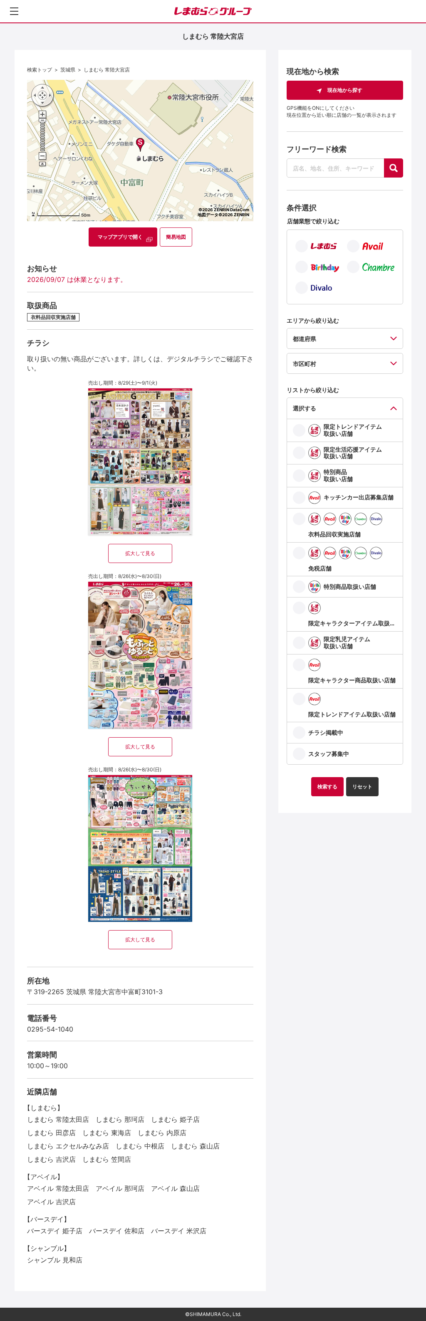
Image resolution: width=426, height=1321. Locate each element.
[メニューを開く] (14, 11)
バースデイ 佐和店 (116, 1231)
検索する (327, 786)
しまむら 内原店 (162, 1132)
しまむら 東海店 (106, 1132)
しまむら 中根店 (140, 1146)
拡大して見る (140, 553)
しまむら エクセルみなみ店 (68, 1146)
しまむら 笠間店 (106, 1159)
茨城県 (67, 70)
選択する (304, 408)
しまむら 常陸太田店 (58, 1119)
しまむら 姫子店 (175, 1119)
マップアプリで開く (120, 237)
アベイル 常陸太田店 (58, 1188)
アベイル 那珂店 (120, 1188)
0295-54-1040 (50, 1029)
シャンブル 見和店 (54, 1260)
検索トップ (39, 70)
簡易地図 (176, 237)
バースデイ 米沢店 (178, 1231)
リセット (362, 786)
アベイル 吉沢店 (51, 1202)
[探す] (393, 168)
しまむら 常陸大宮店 (107, 70)
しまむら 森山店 (195, 1146)
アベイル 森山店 (175, 1188)
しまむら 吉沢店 (51, 1159)
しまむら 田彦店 (51, 1132)
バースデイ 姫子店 (54, 1231)
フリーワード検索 (317, 149)
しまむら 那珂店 (120, 1119)
